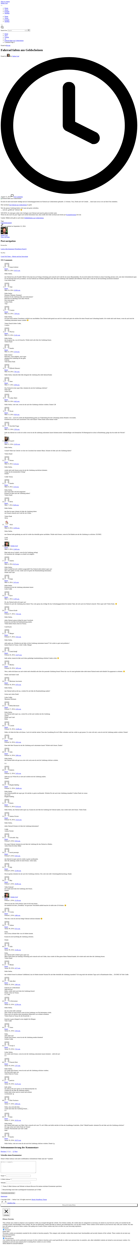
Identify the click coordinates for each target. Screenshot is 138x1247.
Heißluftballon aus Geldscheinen (34, 218)
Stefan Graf (4, 3)
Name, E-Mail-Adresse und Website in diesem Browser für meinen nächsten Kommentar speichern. (32, 1186)
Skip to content (5, 1)
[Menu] (1, 5)
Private (8, 45)
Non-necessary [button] (7, 1236)
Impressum (4, 1196)
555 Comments (18, 197)
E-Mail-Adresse (6, 1179)
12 (13, 1151)
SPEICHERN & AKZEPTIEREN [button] (13, 1243)
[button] (26, 31)
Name (3, 1176)
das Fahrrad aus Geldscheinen (18, 205)
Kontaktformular (71, 215)
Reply (6, 269)
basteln (3, 223)
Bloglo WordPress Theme (39, 1199)
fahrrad (7, 223)
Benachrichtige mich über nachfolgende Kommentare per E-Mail (22, 1189)
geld (10, 223)
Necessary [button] (6, 1228)
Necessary (8, 1230)
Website (3, 1183)
